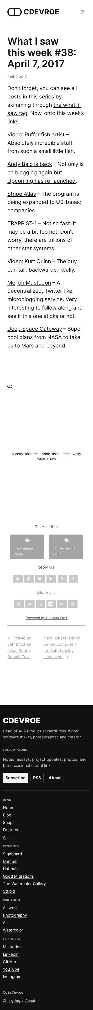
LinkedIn (11, 954)
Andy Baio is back (29, 164)
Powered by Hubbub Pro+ (46, 618)
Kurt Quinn (38, 261)
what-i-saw (46, 459)
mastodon (42, 454)
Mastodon (12, 946)
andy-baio (23, 454)
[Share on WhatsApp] (40, 604)
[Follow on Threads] (73, 579)
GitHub (9, 961)
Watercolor (13, 930)
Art (6, 922)
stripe (66, 454)
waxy (76, 454)
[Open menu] (83, 12)
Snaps (9, 822)
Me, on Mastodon (29, 282)
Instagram (12, 976)
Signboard (12, 854)
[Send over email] (62, 604)
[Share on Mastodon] (30, 604)
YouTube (11, 969)
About (55, 777)
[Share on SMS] (51, 604)
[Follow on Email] (18, 579)
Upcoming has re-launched (41, 180)
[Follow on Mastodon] (29, 579)
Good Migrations (18, 876)
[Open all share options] (19, 604)
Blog (7, 815)
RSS (37, 777)
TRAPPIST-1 (22, 223)
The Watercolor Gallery (24, 883)
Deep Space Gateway (34, 328)
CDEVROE (41, 11)
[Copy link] (73, 604)
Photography (15, 915)
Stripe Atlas (21, 193)
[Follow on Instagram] (62, 579)
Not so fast (56, 223)
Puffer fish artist (45, 134)
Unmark (10, 861)
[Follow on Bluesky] (40, 579)
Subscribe (15, 777)
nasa (56, 454)
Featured (11, 829)
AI (4, 837)
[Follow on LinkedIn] (51, 579)
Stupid (9, 891)
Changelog (11, 1000)
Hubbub (10, 868)
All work (10, 907)
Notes (8, 807)
